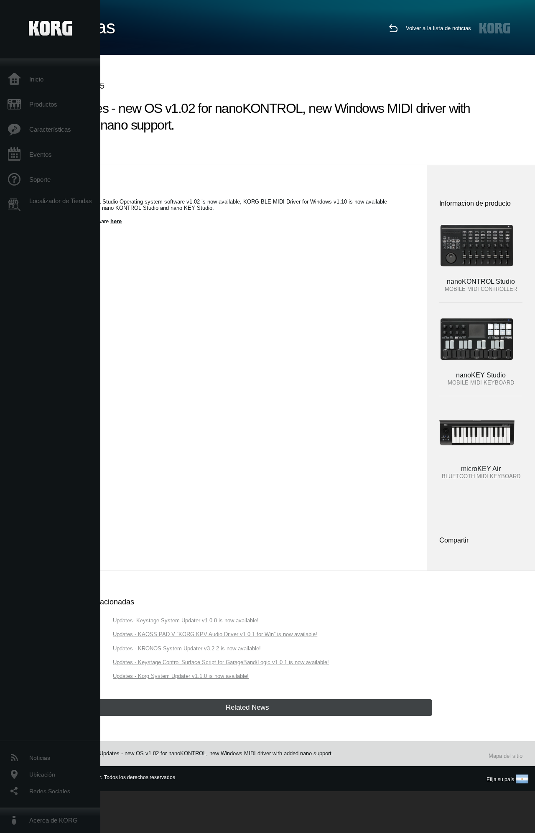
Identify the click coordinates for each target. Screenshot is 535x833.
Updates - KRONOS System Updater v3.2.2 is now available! (187, 648)
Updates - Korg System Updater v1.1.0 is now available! (181, 676)
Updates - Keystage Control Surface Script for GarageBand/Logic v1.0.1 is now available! (221, 662)
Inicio (36, 79)
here (116, 221)
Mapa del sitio (505, 756)
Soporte (40, 179)
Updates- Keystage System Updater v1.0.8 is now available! (186, 620)
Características (50, 129)
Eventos (40, 154)
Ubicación (42, 774)
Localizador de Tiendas (60, 200)
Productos (43, 104)
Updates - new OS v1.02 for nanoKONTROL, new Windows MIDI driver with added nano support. (216, 753)
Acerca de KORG (53, 820)
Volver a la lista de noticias (438, 28)
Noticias (39, 757)
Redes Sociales (49, 791)
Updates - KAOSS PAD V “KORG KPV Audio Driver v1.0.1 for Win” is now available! (215, 634)
